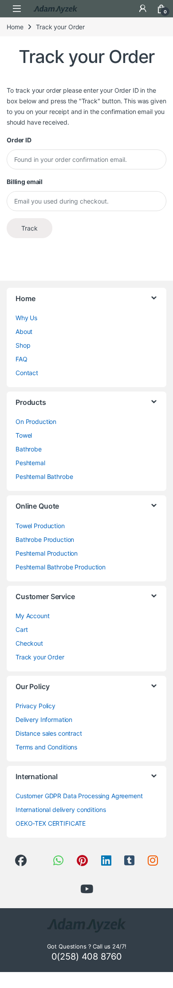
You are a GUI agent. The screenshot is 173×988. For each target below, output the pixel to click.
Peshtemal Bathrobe (44, 476)
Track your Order (40, 657)
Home (15, 27)
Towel (24, 435)
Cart (22, 629)
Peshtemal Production (47, 553)
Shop (23, 345)
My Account (33, 615)
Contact (27, 372)
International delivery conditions (61, 809)
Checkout (29, 643)
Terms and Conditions (46, 747)
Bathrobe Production (45, 539)
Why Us (26, 317)
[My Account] (143, 8)
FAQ (22, 359)
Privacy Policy (35, 706)
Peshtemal (30, 463)
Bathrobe (29, 449)
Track (29, 228)
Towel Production (40, 525)
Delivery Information (44, 719)
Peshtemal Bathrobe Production (61, 567)
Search (124, 8)
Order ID (19, 140)
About (24, 331)
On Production (36, 421)
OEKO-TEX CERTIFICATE (51, 823)
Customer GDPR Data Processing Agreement (79, 796)
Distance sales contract (49, 733)
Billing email (25, 181)
